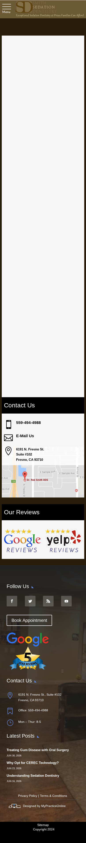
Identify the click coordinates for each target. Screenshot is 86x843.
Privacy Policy (27, 795)
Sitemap (43, 825)
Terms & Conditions (53, 795)
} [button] (10, 722)
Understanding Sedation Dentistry (33, 775)
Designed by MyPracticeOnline (44, 806)
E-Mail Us (25, 436)
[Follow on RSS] (48, 601)
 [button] (10, 711)
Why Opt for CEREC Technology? (33, 763)
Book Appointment (29, 620)
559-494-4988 (28, 422)
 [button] (8, 451)
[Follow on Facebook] (12, 601)
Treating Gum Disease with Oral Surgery (38, 750)
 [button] (8, 437)
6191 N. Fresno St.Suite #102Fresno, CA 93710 (30, 454)
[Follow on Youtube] (66, 601)
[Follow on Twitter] (30, 601)
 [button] (8, 424)
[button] (6, 7)
